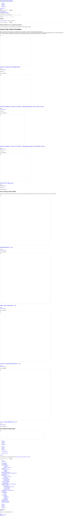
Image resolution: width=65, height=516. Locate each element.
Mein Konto (4, 444)
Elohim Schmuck (7, 479)
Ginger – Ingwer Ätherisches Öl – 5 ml (8, 305)
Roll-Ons (5, 497)
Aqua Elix (5, 466)
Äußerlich (5, 471)
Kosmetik (5, 477)
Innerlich (5, 470)
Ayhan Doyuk (6, 465)
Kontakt (3, 442)
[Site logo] (3, 0)
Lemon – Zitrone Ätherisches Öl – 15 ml (8, 421)
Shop (3, 443)
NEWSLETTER (4, 451)
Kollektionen (6, 498)
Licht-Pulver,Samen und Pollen (9, 486)
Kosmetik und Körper (7, 467)
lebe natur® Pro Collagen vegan (6, 183)
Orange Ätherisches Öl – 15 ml (6, 247)
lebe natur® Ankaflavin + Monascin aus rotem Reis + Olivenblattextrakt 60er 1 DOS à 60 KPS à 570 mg (22, 106)
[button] (3, 69)
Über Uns (3, 441)
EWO (5, 493)
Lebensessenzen (6, 485)
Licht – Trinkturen (7, 487)
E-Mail (29, 456)
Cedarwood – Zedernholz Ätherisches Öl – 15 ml (10, 363)
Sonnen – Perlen (6, 488)
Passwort (2, 16)
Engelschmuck (6, 480)
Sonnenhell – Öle (7, 489)
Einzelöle (5, 495)
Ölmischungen (6, 496)
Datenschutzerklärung (20, 456)
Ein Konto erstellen (6, 13)
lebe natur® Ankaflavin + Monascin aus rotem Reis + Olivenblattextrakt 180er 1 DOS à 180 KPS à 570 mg (22, 146)
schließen (1, 510)
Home (3, 440)
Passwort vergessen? (3, 20)
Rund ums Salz (6, 482)
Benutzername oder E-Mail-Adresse (6, 14)
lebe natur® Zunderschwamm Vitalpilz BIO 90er (10, 66)
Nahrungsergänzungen (7, 476)
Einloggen (1, 18)
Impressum (26, 456)
